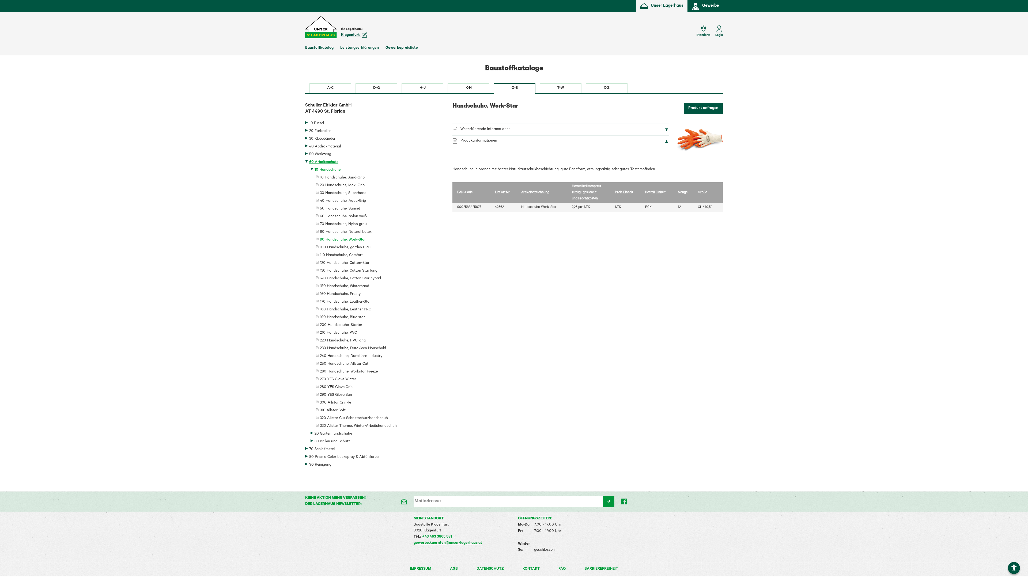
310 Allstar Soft (333, 411)
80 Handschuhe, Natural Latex (346, 232)
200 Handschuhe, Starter (341, 325)
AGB (454, 569)
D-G (376, 88)
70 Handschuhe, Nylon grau (343, 224)
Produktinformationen (478, 141)
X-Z (607, 88)
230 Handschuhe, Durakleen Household (353, 349)
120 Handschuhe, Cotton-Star (344, 263)
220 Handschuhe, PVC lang (343, 341)
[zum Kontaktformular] (403, 501)
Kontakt (531, 569)
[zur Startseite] (321, 27)
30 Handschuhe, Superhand (343, 193)
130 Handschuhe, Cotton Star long (348, 271)
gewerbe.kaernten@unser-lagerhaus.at (448, 543)
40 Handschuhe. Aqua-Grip (343, 201)
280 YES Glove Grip (336, 387)
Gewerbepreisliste (402, 48)
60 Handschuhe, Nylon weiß (343, 217)
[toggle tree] (374, 124)
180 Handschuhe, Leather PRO (345, 310)
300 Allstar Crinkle (335, 403)
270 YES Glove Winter (338, 380)
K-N (469, 88)
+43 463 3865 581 (437, 537)
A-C (330, 88)
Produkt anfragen (703, 108)
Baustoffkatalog (319, 48)
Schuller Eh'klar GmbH (328, 109)
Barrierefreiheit (601, 569)
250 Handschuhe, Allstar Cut (344, 364)
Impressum (420, 569)
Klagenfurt (351, 35)
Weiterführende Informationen (485, 129)
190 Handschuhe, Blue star (342, 317)
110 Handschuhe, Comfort (341, 255)
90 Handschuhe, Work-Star (343, 240)
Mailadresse (427, 501)
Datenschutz (490, 569)
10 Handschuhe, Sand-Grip (342, 178)
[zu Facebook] (624, 501)
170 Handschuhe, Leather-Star (345, 302)
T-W (560, 88)
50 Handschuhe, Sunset (340, 209)
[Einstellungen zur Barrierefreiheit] (1014, 568)
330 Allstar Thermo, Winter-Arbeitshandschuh (358, 426)
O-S (515, 88)
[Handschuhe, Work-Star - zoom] (700, 140)
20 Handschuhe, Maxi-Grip (342, 186)
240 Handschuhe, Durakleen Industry (351, 356)
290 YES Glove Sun (336, 395)
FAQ (562, 569)
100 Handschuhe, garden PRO (345, 248)
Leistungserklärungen (359, 48)
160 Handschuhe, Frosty (340, 294)
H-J (422, 88)
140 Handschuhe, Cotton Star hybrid (350, 279)
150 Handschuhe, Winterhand (344, 286)
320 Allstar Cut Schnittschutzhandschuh (354, 418)
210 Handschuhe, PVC (338, 333)
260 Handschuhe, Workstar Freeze (349, 372)
